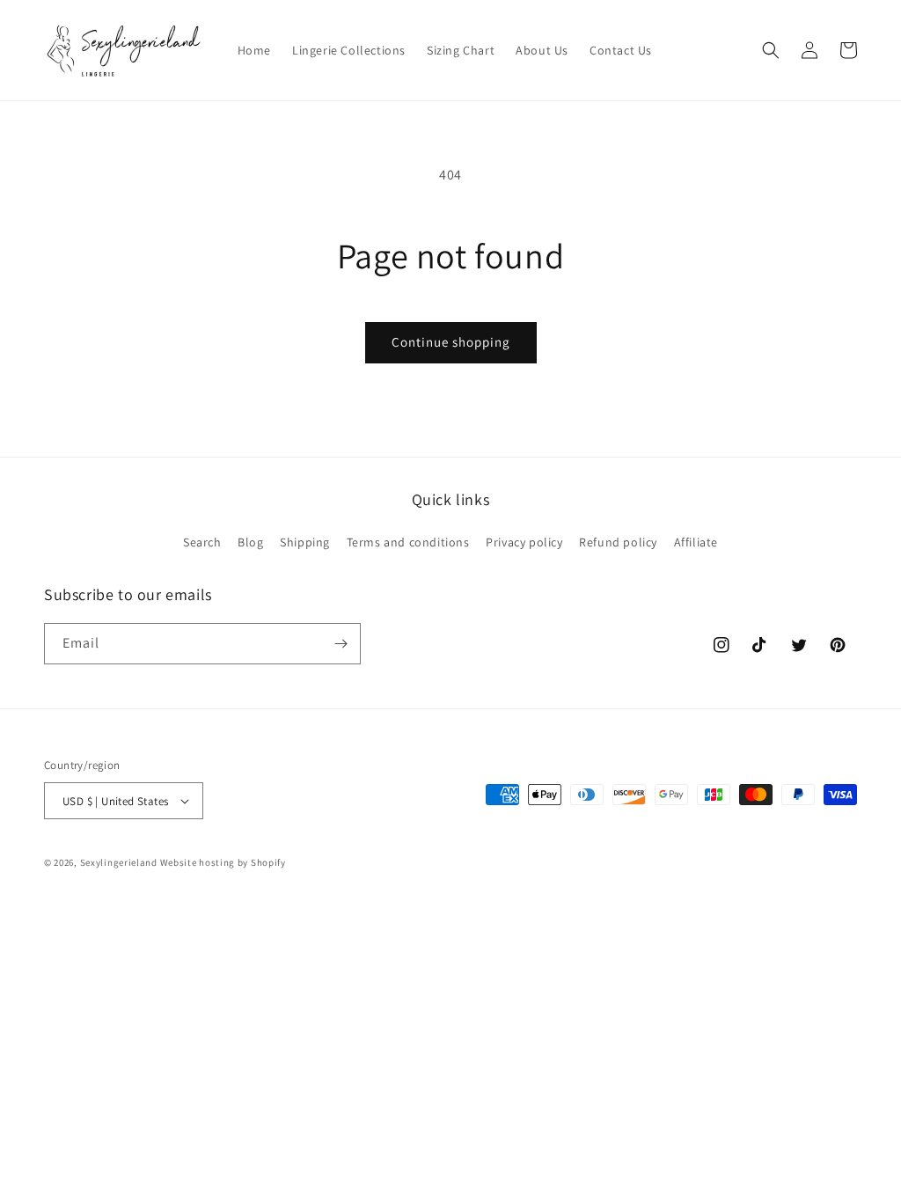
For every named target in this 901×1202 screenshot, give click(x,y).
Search (202, 542)
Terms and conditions (408, 542)
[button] (770, 50)
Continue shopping (451, 341)
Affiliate (696, 542)
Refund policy (618, 542)
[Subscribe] (340, 643)
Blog (250, 542)
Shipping (305, 542)
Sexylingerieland (118, 862)
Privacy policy (524, 542)
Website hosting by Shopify (223, 862)
